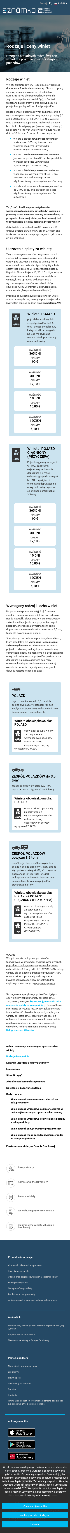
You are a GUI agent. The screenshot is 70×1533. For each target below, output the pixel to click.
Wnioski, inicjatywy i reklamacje (36, 1210)
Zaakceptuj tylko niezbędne (35, 1515)
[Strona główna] (27, 10)
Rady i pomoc (14, 1094)
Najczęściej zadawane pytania (23, 1087)
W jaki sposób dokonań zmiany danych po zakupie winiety (34, 1101)
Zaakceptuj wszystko (35, 1506)
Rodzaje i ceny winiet (18, 1056)
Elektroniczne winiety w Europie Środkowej (30, 1146)
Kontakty (12, 1395)
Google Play (21, 1444)
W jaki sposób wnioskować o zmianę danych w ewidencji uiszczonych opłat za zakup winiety (37, 1110)
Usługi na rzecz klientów (20, 1030)
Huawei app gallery (21, 1456)
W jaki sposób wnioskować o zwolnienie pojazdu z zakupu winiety (38, 1120)
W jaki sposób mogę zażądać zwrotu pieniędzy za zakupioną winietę (37, 1136)
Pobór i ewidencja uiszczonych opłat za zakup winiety (32, 1048)
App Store (21, 1432)
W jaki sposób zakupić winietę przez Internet (36, 1128)
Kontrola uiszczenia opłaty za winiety (27, 1062)
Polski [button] (62, 3)
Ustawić (35, 1524)
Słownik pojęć (14, 1075)
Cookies (12, 1389)
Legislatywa (13, 1069)
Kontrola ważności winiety (33, 1181)
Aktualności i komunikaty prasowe (25, 1081)
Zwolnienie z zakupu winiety (21, 1294)
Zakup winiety (26, 1167)
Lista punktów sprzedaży (20, 1288)
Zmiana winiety (26, 1196)
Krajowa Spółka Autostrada (21, 1334)
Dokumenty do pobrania (20, 1383)
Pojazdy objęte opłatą (18, 1271)
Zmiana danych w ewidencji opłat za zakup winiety (32, 1300)
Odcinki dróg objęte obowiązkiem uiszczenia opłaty (33, 1277)
